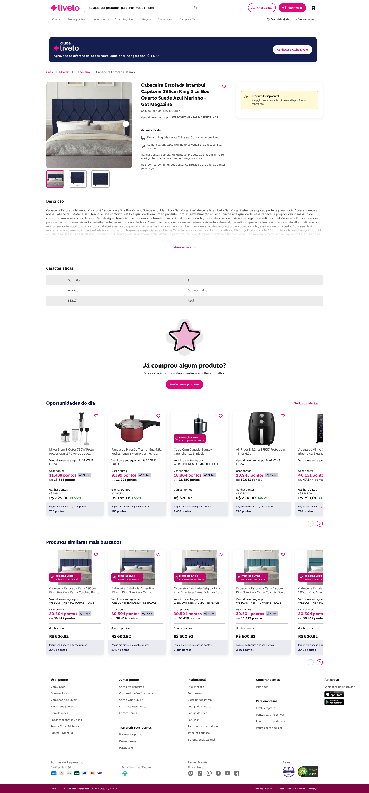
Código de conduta (199, 706)
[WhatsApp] (209, 773)
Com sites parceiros (131, 686)
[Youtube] (227, 773)
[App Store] (334, 694)
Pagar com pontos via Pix (66, 719)
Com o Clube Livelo (131, 699)
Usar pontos (60, 680)
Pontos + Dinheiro (62, 732)
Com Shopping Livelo (64, 699)
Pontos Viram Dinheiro (65, 726)
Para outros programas (133, 734)
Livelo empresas (266, 708)
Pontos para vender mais (271, 721)
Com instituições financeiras (137, 693)
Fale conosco (196, 686)
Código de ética (197, 713)
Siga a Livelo (195, 767)
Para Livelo (126, 747)
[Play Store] (334, 702)
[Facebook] (237, 773)
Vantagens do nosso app (339, 686)
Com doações (59, 713)
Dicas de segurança (200, 699)
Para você (262, 686)
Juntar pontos (129, 680)
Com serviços (59, 693)
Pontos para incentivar (270, 714)
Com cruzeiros (128, 713)
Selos (287, 762)
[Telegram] (218, 773)
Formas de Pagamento (67, 762)
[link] (65, 8)
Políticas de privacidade (203, 726)
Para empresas (266, 701)
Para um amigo (128, 741)
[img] (308, 771)
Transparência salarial (201, 739)
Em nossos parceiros (64, 706)
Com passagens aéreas (133, 706)
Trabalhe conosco (199, 732)
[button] (138, 8)
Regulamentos (197, 693)
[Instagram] (191, 773)
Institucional (197, 680)
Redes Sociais (198, 762)
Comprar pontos (268, 680)
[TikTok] (200, 773)
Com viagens (59, 686)
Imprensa (193, 719)
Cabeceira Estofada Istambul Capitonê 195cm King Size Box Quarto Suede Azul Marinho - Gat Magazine (119, 72)
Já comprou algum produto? (184, 365)
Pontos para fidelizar (269, 727)
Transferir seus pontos (135, 727)
